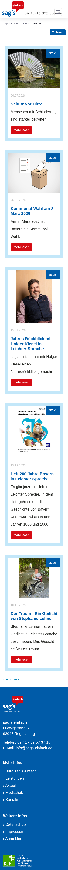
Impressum (14, 832)
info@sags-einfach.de (34, 748)
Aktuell (10, 785)
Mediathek (14, 792)
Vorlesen (57, 32)
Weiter (17, 679)
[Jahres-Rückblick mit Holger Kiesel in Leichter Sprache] (34, 296)
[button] (58, 12)
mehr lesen (21, 130)
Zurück (7, 679)
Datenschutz (15, 824)
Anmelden (13, 839)
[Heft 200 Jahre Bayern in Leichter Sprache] (34, 432)
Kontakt (11, 800)
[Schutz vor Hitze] (34, 68)
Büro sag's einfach (20, 771)
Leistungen (14, 778)
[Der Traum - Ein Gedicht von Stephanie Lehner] (34, 578)
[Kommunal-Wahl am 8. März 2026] (34, 173)
